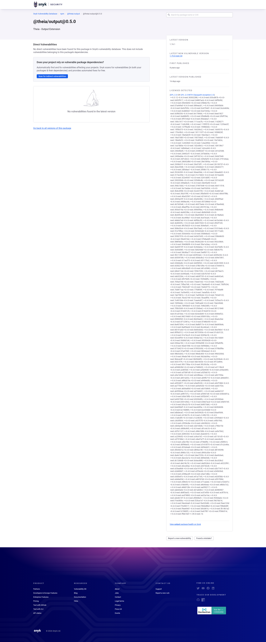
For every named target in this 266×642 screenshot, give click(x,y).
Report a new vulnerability (179, 538)
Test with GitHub (39, 605)
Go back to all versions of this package (52, 128)
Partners (36, 589)
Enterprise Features (40, 597)
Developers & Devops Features (45, 593)
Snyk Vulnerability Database (45, 14)
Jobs (117, 593)
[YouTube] (203, 589)
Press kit (118, 609)
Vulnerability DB (80, 589)
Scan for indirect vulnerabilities (52, 76)
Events (117, 613)
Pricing (36, 601)
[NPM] (203, 600)
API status (37, 613)
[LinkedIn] (213, 589)
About (117, 589)
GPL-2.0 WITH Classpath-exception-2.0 (197, 95)
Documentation (80, 597)
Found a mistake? (204, 538)
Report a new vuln (162, 593)
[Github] (198, 600)
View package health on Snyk (185, 524)
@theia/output (73, 14)
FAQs (76, 601)
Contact (118, 597)
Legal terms (119, 601)
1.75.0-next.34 (176, 56)
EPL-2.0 (173, 95)
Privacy (118, 605)
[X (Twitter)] (198, 589)
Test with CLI (38, 609)
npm (62, 14)
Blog (75, 593)
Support (159, 589)
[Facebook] (208, 589)
